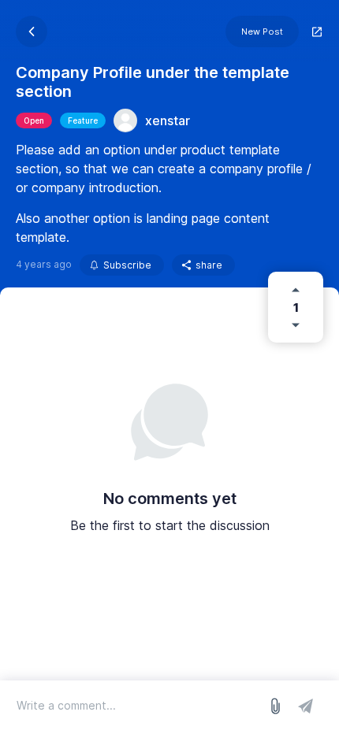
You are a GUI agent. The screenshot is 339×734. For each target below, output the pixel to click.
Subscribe (127, 265)
